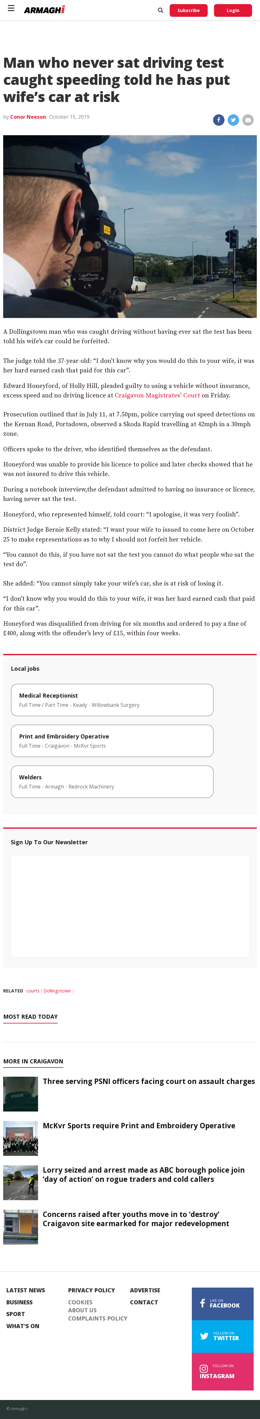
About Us (82, 1310)
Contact (144, 1302)
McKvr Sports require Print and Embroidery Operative (139, 1126)
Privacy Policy (91, 1290)
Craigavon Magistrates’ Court (157, 396)
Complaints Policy (97, 1318)
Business (19, 1302)
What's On (22, 1326)
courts (33, 991)
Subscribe (189, 10)
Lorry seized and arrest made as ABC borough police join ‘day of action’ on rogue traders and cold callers (144, 1174)
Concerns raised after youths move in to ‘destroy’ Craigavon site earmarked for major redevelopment (136, 1218)
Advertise (145, 1290)
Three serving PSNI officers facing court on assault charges (149, 1081)
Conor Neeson (28, 116)
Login (233, 10)
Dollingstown (57, 991)
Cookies (80, 1302)
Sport (15, 1314)
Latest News (25, 1290)
